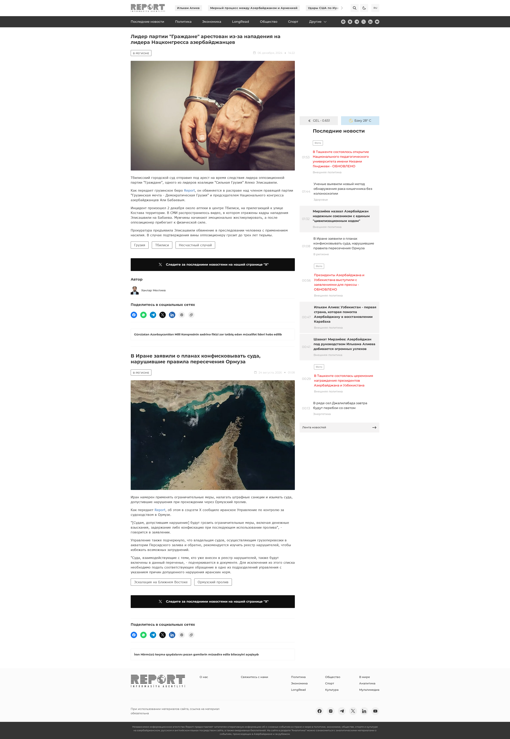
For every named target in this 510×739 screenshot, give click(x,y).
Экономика (299, 683)
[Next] (339, 8)
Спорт (329, 683)
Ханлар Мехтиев (153, 290)
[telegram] (357, 22)
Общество (332, 677)
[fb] (343, 22)
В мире (364, 677)
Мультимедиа (369, 690)
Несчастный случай (195, 245)
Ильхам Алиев (188, 8)
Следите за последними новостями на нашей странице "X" (217, 264)
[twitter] (363, 22)
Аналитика (367, 683)
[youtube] (377, 22)
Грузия (139, 245)
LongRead (298, 690)
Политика (298, 677)
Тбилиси (162, 245)
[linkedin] (370, 22)
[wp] (143, 315)
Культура (331, 690)
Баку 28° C (362, 120)
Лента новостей (314, 427)
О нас (204, 677)
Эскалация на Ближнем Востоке (161, 582)
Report (189, 190)
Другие (315, 22)
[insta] (350, 22)
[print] (181, 315)
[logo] (148, 8)
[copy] (191, 315)
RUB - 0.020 (321, 120)
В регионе (141, 53)
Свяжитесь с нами (254, 677)
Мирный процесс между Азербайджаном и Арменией (254, 8)
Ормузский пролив (213, 582)
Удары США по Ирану (325, 8)
